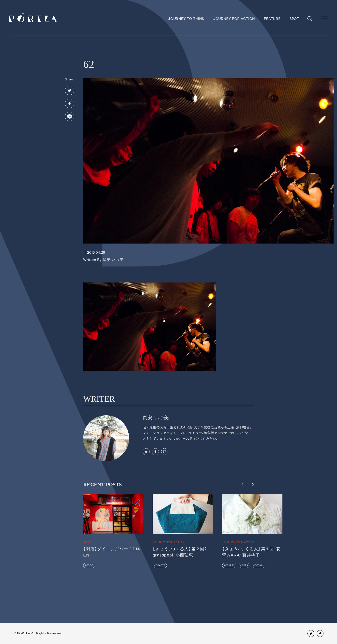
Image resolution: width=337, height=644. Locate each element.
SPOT (294, 18)
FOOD (90, 565)
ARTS (245, 565)
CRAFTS (160, 565)
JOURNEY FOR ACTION (234, 18)
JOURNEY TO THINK (186, 18)
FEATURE (272, 18)
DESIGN (259, 565)
